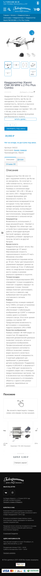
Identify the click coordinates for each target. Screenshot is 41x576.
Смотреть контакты (9, 553)
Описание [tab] (10, 159)
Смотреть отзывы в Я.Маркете (12, 502)
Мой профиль (37, 2)
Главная (6, 15)
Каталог (13, 15)
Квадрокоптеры (18, 18)
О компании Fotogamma (10, 533)
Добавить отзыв (26, 92)
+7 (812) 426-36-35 (12, 2)
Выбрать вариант (21, 463)
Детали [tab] (20, 159)
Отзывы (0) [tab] (11, 164)
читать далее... (20, 119)
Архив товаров (20, 150)
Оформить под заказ (16, 129)
